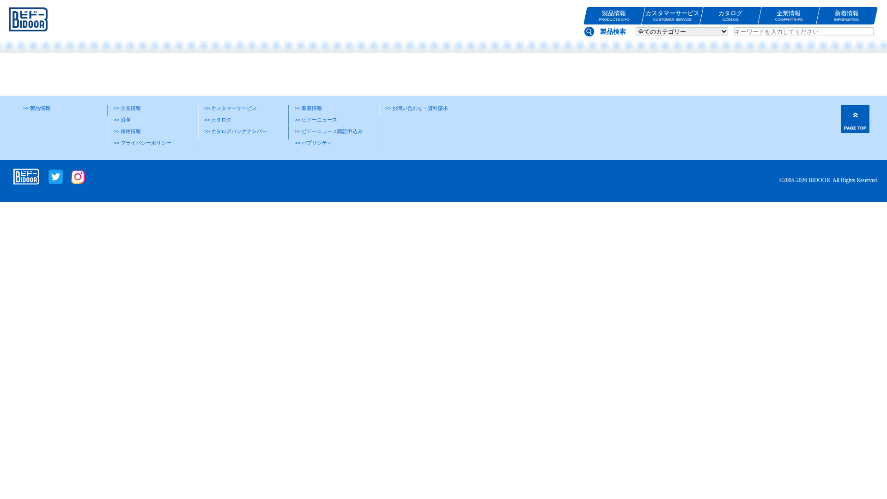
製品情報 (614, 16)
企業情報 (788, 16)
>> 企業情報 (127, 108)
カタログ (730, 16)
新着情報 (847, 16)
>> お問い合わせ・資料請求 (416, 108)
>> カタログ (217, 119)
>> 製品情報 (36, 108)
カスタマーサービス (672, 16)
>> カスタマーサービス (230, 108)
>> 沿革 (122, 119)
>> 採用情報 (127, 131)
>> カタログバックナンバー (235, 131)
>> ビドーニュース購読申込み (329, 131)
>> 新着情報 (308, 108)
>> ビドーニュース (316, 119)
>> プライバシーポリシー (142, 143)
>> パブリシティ (313, 143)
